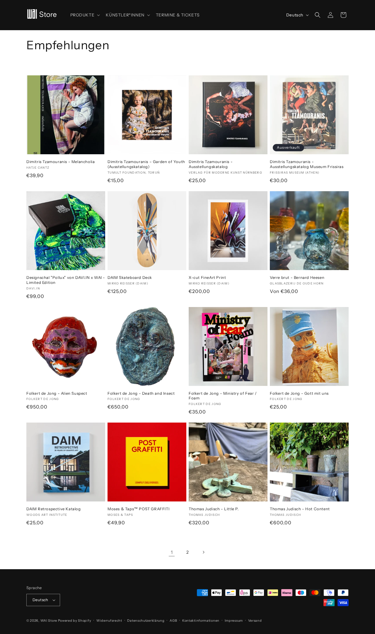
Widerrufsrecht (109, 620)
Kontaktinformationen (200, 620)
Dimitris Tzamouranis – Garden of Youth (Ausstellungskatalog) (146, 164)
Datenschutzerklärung (145, 620)
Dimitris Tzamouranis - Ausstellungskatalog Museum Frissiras (307, 164)
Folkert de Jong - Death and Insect (141, 393)
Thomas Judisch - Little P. (214, 508)
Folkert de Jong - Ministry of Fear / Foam (223, 396)
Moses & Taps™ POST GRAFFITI (138, 508)
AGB (173, 620)
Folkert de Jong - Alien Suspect (56, 393)
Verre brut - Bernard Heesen (297, 277)
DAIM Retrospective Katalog (53, 508)
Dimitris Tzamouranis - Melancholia (60, 161)
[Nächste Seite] (203, 552)
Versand (255, 620)
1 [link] (172, 552)
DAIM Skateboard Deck (130, 277)
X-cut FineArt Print (207, 277)
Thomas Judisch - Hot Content (300, 508)
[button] (85, 15)
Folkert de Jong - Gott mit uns (299, 393)
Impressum (234, 620)
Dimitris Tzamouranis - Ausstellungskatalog (211, 164)
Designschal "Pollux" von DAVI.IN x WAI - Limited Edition (65, 280)
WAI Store (48, 620)
